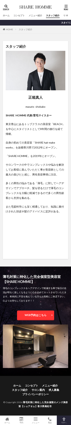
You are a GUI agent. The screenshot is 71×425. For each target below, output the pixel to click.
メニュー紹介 (35, 15)
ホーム (6, 15)
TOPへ (64, 422)
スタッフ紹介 (53, 15)
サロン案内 (38, 389)
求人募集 (54, 389)
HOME (9, 29)
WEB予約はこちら (36, 315)
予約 (21, 422)
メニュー (35, 422)
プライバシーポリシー (35, 394)
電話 (50, 422)
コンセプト (19, 15)
